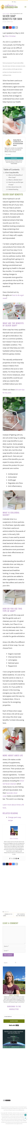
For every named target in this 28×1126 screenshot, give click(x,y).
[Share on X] (7, 27)
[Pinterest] (16, 858)
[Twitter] (12, 858)
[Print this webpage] (16, 27)
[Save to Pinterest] (10, 27)
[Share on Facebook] (4, 27)
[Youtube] (18, 858)
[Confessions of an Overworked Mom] (9, 6)
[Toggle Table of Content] (22, 169)
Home (4, 13)
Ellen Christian (10, 36)
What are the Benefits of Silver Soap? (15, 176)
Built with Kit (14, 1025)
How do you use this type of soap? (15, 183)
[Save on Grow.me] (13, 27)
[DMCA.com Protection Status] (6, 1100)
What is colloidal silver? (15, 180)
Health (7, 13)
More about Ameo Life (14, 187)
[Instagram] (14, 858)
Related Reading (13, 189)
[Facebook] (10, 858)
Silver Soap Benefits (12, 173)
